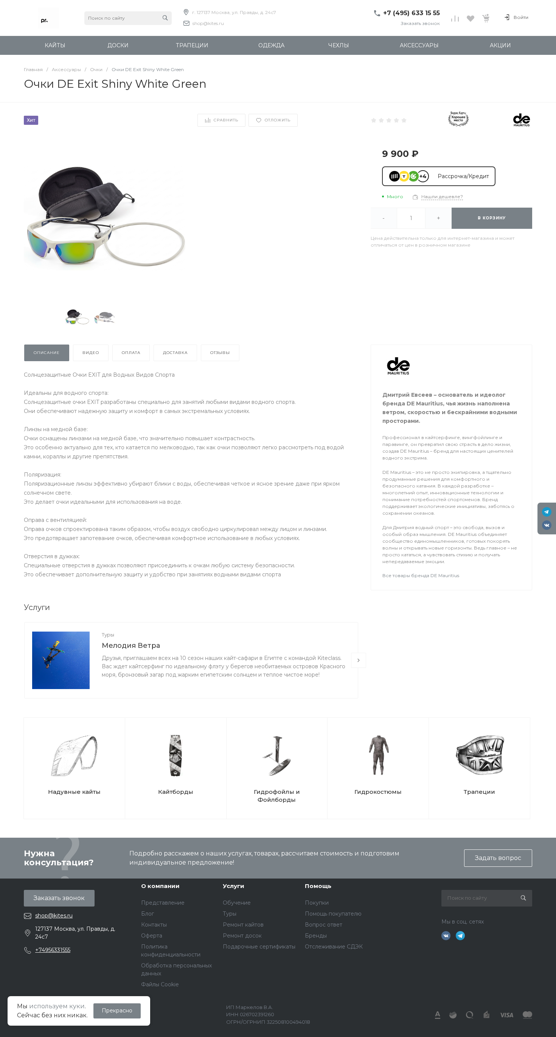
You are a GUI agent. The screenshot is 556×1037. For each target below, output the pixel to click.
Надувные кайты (74, 791)
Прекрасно (117, 1010)
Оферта (151, 935)
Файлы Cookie (160, 984)
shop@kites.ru (208, 23)
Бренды (316, 935)
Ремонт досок (242, 935)
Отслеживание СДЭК (334, 946)
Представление (163, 902)
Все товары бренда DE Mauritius (420, 575)
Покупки (317, 902)
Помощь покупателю (333, 913)
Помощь (318, 886)
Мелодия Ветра (131, 645)
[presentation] (358, 660)
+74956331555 (52, 950)
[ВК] (546, 525)
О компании (160, 886)
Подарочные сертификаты (259, 946)
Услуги (233, 886)
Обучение (237, 902)
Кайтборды (175, 791)
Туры (108, 635)
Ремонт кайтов (243, 924)
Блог (147, 913)
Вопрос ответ (323, 924)
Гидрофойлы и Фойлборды (277, 795)
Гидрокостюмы (378, 791)
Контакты (154, 924)
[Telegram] (546, 512)
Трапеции (479, 791)
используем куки (57, 1006)
